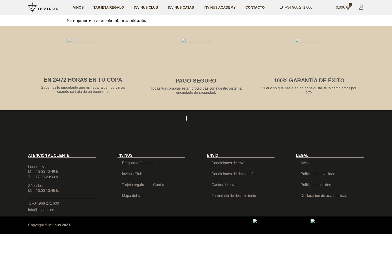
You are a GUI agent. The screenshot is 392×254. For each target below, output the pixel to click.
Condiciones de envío (229, 163)
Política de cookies (316, 185)
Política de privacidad (318, 174)
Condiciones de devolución (233, 174)
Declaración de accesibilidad (324, 196)
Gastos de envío (224, 185)
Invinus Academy (220, 7)
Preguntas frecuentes (139, 163)
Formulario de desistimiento (233, 196)
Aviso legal (309, 163)
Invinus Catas (181, 7)
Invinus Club (146, 7)
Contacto (255, 7)
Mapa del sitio (133, 196)
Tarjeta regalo (108, 7)
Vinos (78, 7)
